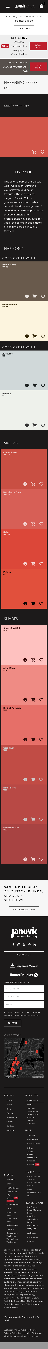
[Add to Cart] (34, 152)
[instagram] (18, 944)
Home (7, 105)
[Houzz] (34, 944)
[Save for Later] (42, 152)
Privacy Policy (10, 1015)
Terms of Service (26, 1015)
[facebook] (13, 944)
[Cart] (41, 6)
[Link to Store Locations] (24, 1058)
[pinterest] (29, 944)
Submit (12, 1023)
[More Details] (27, 296)
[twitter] (24, 944)
